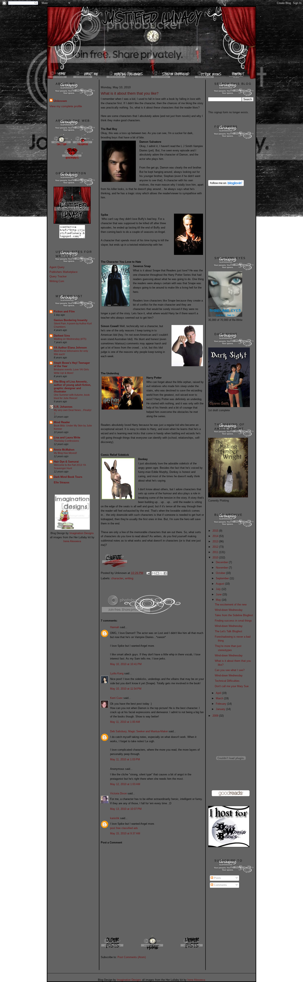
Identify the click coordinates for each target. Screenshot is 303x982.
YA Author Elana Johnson (70, 347)
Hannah (114, 627)
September (223, 578)
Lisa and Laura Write (67, 437)
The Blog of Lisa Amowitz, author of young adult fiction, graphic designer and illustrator (72, 386)
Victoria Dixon (118, 793)
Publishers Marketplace (63, 271)
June (219, 594)
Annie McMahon (64, 449)
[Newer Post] (192, 949)
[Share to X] (161, 573)
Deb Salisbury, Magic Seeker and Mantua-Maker (139, 731)
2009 (216, 715)
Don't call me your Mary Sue (232, 686)
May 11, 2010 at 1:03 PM (125, 759)
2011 (216, 552)
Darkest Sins (62, 335)
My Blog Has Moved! (65, 453)
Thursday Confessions (66, 440)
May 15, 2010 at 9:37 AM (125, 833)
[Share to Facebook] (165, 573)
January (221, 709)
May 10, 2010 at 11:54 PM (125, 688)
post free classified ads (124, 828)
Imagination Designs (81, 533)
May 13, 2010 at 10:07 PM (126, 808)
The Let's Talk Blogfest (228, 631)
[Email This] (154, 573)
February (221, 703)
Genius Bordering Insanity (70, 320)
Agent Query (57, 267)
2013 (216, 541)
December (222, 562)
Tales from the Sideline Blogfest (234, 615)
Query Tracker (58, 276)
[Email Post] (148, 573)
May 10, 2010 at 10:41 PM (126, 664)
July (219, 589)
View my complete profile (65, 106)
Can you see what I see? (229, 670)
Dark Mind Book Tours (68, 476)
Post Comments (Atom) (131, 957)
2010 (216, 557)
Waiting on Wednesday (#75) (70, 339)
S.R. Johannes (63, 406)
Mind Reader (62, 422)
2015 (216, 530)
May (219, 599)
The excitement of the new (231, 604)
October (221, 573)
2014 (216, 536)
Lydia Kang (116, 673)
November (222, 567)
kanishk (114, 818)
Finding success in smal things (233, 620)
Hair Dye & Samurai (66, 461)
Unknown (60, 100)
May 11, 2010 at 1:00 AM (125, 721)
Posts (217, 878)
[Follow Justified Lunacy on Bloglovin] (226, 185)
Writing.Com (56, 281)
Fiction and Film (64, 311)
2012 (216, 546)
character (117, 578)
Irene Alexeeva (72, 541)
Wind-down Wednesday (229, 609)
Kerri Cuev (116, 697)
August (220, 583)
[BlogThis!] (157, 573)
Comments (220, 885)
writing (129, 578)
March (220, 698)
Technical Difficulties (227, 680)
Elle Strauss (61, 482)
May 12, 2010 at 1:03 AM (125, 784)
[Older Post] (112, 949)
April (219, 693)
